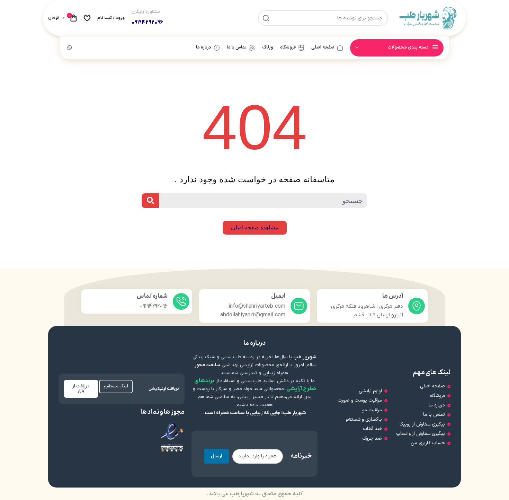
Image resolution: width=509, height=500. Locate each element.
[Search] (150, 200)
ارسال (216, 456)
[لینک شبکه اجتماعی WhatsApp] (69, 48)
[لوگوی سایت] (428, 17)
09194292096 (147, 22)
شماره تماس (152, 296)
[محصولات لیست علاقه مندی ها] (87, 18)
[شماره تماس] (181, 301)
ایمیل (278, 296)
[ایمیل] (299, 306)
